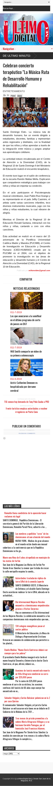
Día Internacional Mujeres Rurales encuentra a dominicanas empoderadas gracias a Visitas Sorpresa (32, 605)
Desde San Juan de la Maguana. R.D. (35, 780)
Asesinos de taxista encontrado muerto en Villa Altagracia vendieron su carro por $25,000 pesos (32, 674)
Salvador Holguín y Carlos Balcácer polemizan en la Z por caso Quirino (27, 699)
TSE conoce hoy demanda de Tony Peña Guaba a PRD (26, 401)
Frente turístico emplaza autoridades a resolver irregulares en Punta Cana (26, 410)
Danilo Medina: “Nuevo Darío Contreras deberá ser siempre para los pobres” (26, 651)
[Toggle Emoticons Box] (4, 438)
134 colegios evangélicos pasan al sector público (30, 627)
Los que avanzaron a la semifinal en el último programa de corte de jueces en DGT (25, 320)
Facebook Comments (27, 433)
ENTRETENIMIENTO (14, 91)
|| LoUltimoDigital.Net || (24, 779)
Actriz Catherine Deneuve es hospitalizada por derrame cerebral (24, 386)
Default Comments (27, 430)
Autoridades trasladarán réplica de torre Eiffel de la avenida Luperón (30, 579)
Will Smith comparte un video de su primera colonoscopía (26, 353)
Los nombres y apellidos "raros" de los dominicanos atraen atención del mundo (32, 535)
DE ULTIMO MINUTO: (17, 55)
